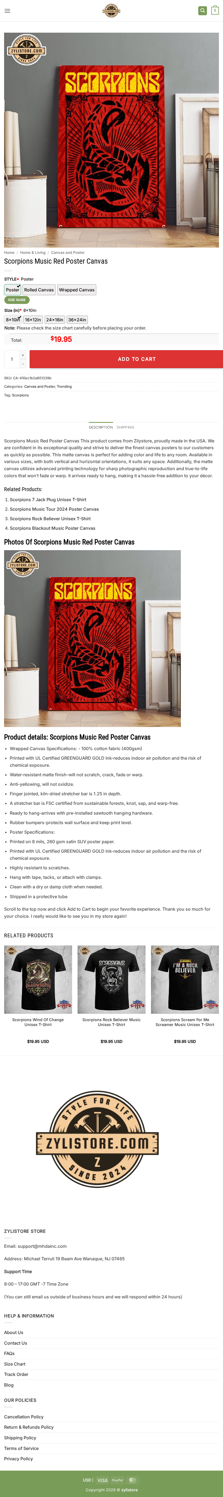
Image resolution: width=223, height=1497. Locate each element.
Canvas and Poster (68, 252)
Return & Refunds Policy (29, 1427)
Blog (9, 1385)
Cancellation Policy (24, 1416)
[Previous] (4, 1000)
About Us (13, 1332)
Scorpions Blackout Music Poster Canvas (52, 528)
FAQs (9, 1353)
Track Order (16, 1374)
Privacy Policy (18, 1458)
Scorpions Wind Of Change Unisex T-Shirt (38, 1022)
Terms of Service (21, 1448)
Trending (64, 386)
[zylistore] (111, 10)
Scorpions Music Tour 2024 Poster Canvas (54, 509)
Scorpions (20, 395)
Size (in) (12, 310)
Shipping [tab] (125, 427)
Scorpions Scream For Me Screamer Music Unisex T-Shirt (185, 1022)
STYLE (11, 279)
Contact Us (15, 1343)
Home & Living (32, 252)
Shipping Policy (20, 1437)
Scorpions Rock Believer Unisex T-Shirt (50, 518)
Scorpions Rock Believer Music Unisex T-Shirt (111, 1022)
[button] (7, 10)
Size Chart (14, 1364)
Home (9, 252)
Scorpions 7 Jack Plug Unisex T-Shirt (48, 499)
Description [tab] (101, 427)
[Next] (219, 1000)
